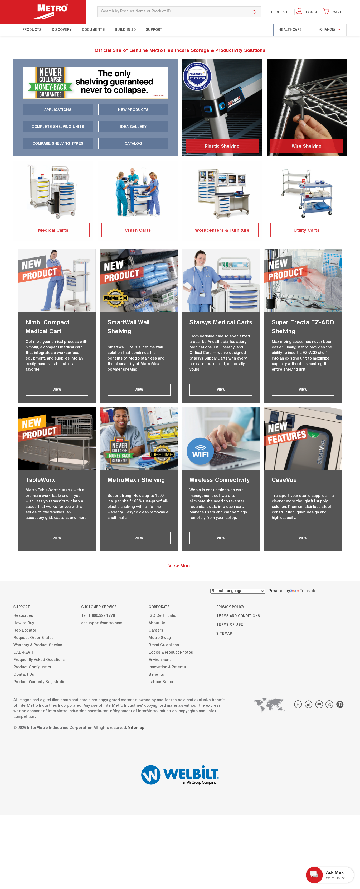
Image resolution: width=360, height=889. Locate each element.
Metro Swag (160, 638)
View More (180, 566)
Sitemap (224, 633)
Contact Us (23, 674)
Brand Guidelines (164, 645)
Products (32, 29)
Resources (23, 616)
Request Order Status (33, 638)
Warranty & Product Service (37, 645)
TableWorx (40, 479)
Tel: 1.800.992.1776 (98, 616)
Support (154, 29)
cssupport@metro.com (101, 623)
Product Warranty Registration (40, 682)
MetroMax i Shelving (136, 479)
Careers (156, 630)
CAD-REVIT (23, 652)
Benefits (156, 674)
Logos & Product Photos (171, 652)
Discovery (62, 29)
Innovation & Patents (167, 667)
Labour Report (162, 682)
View (57, 389)
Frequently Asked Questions (39, 660)
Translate (308, 591)
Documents (93, 29)
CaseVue (284, 479)
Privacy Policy (230, 607)
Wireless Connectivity (219, 479)
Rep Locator (24, 630)
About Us (157, 623)
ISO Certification (163, 616)
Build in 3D (125, 29)
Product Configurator (32, 667)
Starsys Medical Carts (220, 322)
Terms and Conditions (238, 616)
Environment (160, 660)
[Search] (255, 11)
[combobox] (173, 11)
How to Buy (23, 623)
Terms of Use (229, 624)
